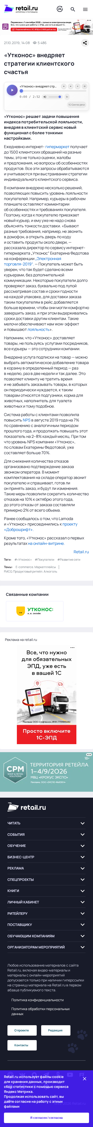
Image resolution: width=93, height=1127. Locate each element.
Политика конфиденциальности (37, 999)
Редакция (55, 1030)
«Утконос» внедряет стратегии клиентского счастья (53, 86)
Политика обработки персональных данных (40, 1011)
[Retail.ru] (25, 9)
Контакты (21, 1045)
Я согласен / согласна (46, 1118)
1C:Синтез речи (76, 104)
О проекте (21, 1030)
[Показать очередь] (84, 86)
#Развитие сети (68, 559)
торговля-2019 (17, 264)
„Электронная (48, 258)
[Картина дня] (59, 9)
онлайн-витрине (48, 543)
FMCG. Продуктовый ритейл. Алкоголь (30, 571)
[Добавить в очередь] (77, 86)
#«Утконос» (23, 559)
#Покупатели (44, 559)
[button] (46, 823)
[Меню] (85, 9)
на (30, 543)
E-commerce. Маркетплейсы (36, 567)
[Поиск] (73, 9)
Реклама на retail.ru (21, 639)
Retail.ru (81, 551)
